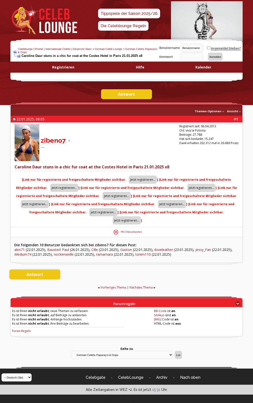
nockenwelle (64, 254)
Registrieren (63, 67)
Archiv (162, 377)
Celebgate (95, 377)
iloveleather (163, 249)
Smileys (159, 315)
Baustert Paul (58, 249)
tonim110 (143, 254)
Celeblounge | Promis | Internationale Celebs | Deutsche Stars (55, 48)
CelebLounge (131, 377)
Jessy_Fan (203, 249)
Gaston (126, 249)
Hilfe (140, 67)
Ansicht (232, 111)
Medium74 (22, 254)
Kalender (203, 67)
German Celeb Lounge (108, 48)
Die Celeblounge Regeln (123, 25)
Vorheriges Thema (113, 287)
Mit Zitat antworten (131, 232)
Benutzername (169, 48)
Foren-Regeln (21, 331)
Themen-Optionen (208, 111)
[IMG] (157, 319)
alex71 (19, 249)
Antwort (126, 94)
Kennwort (166, 57)
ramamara (104, 254)
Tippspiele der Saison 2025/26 (129, 13)
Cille (94, 249)
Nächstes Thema (141, 287)
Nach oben (190, 377)
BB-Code (160, 311)
